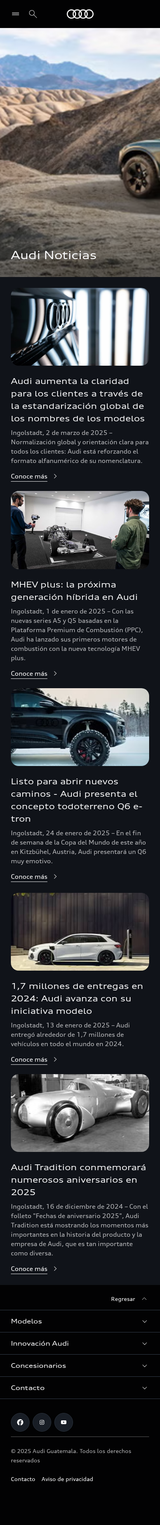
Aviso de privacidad (67, 1479)
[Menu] (17, 14)
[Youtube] (63, 1422)
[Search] (33, 14)
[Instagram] (42, 1422)
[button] (80, 1321)
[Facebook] (20, 1422)
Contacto (23, 1479)
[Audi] (80, 14)
